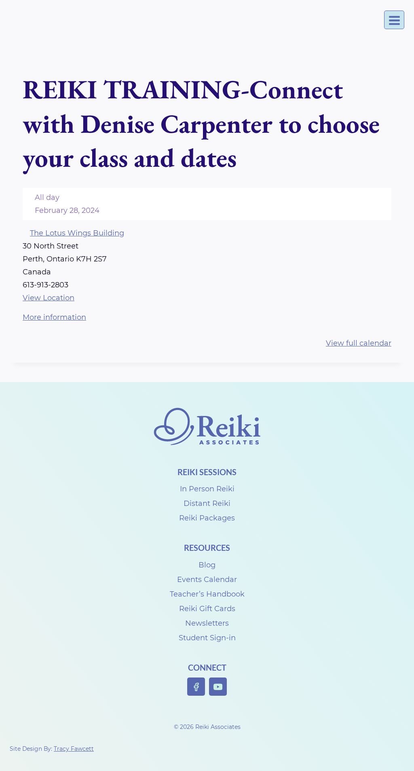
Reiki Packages (207, 518)
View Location (48, 297)
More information (54, 317)
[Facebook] (196, 687)
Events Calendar (207, 579)
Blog (207, 565)
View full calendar (358, 343)
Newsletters (207, 623)
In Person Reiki (207, 488)
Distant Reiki (207, 503)
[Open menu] (394, 20)
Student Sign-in (207, 637)
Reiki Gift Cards (207, 608)
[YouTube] (218, 687)
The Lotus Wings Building (77, 233)
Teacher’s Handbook (207, 594)
